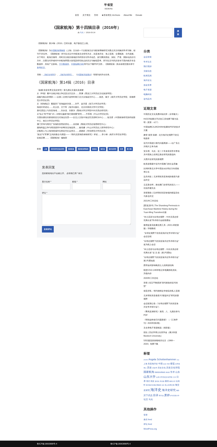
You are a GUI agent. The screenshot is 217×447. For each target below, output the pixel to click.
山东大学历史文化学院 (164, 377)
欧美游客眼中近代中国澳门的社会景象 (161, 164)
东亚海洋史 (153, 364)
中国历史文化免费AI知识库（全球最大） (162, 114)
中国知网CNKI (77, 64)
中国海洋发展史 (84, 75)
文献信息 (148, 71)
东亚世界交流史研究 (57, 149)
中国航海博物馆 (58, 50)
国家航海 (71, 149)
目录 (121, 149)
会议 (164, 364)
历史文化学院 (173, 367)
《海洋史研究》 (66, 75)
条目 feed (148, 419)
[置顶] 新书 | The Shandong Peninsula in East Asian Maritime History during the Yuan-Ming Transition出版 (162, 208)
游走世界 (148, 85)
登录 (146, 415)
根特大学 (172, 381)
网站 (105, 182)
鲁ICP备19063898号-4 (47, 444)
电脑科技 (148, 94)
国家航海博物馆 (83, 149)
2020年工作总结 (151, 278)
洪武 (162, 385)
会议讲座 (148, 57)
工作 (174, 377)
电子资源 (148, 90)
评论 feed (148, 424)
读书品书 (148, 99)
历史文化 (162, 368)
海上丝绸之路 (170, 385)
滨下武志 (148, 395)
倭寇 (172, 363)
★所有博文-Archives (111, 15)
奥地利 (168, 372)
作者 (168, 364)
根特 (167, 381)
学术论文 (148, 62)
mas (178, 360)
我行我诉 (148, 66)
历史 (149, 367)
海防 (177, 390)
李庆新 (162, 381)
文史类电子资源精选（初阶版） (158, 328)
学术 (172, 372)
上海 (45, 149)
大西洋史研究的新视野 (154, 159)
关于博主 (87, 15)
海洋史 (102, 149)
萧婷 (167, 395)
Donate (139, 15)
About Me (128, 15)
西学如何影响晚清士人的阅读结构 (159, 265)
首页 (77, 15)
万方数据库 (64, 64)
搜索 (178, 32)
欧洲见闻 (148, 76)
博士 (145, 368)
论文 (146, 399)
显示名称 (46, 182)
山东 (177, 372)
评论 (44, 193)
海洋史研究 (112, 149)
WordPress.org (150, 429)
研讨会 (161, 395)
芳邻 (96, 15)
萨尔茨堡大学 (174, 395)
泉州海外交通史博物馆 (153, 385)
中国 (160, 364)
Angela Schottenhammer (162, 359)
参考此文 (41, 67)
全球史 (177, 364)
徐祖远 (94, 149)
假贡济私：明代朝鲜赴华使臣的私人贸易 (162, 291)
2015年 (146, 360)
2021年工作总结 (151, 201)
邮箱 (74, 182)
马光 (82, 32)
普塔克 (157, 381)
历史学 (154, 368)
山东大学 (150, 376)
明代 (148, 381)
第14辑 (129, 149)
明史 (152, 381)
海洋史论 (148, 80)
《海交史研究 (49, 75)
